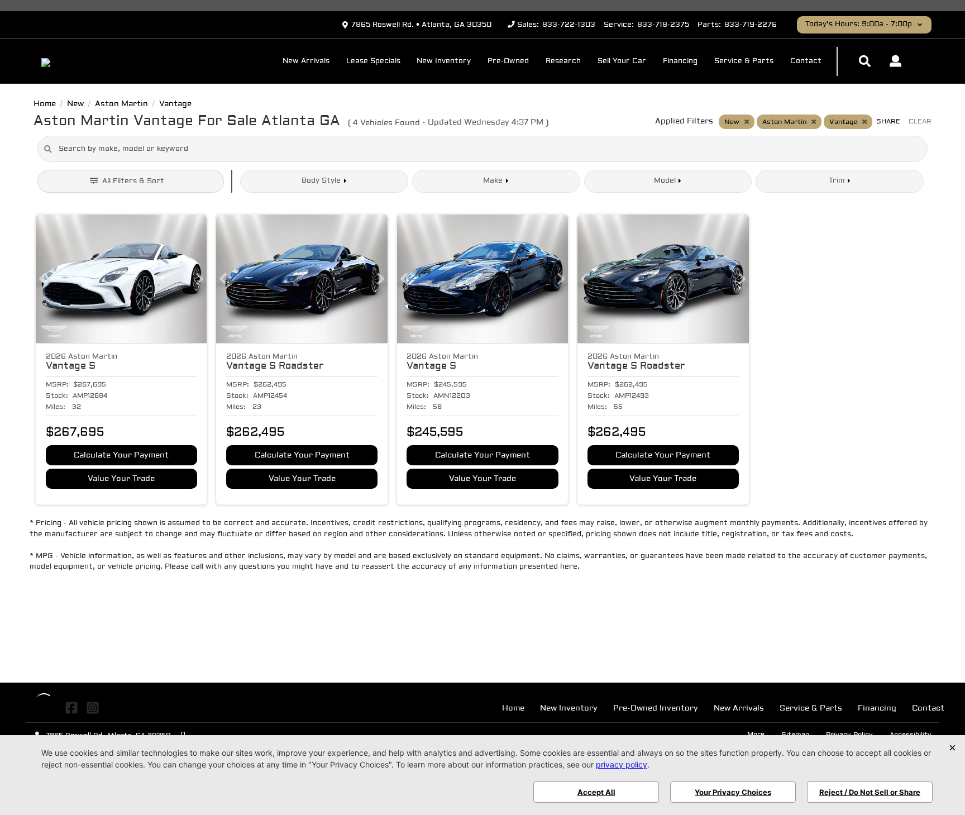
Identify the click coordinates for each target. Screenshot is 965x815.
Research (563, 61)
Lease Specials (373, 61)
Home (513, 708)
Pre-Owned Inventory (655, 708)
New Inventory (444, 61)
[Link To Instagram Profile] (92, 708)
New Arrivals (306, 61)
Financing (680, 61)
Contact (805, 61)
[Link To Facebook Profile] (73, 708)
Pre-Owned (508, 61)
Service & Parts (743, 61)
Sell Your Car (622, 61)
